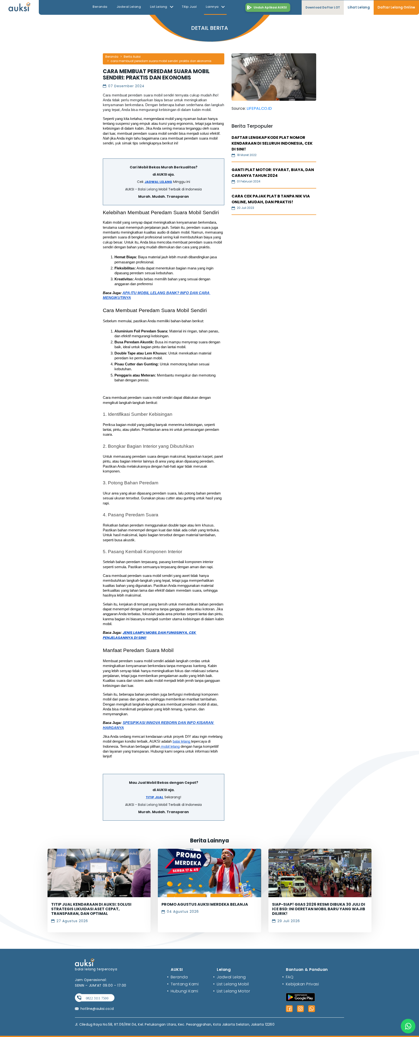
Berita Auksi (132, 57)
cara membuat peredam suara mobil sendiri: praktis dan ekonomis (161, 61)
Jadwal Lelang (129, 6)
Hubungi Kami (182, 991)
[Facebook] (289, 1008)
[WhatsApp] (311, 1008)
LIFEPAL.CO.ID (259, 108)
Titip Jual (189, 6)
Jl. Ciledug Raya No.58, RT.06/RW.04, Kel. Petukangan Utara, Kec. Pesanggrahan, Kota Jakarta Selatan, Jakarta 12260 (174, 1024)
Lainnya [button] (212, 6)
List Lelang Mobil (231, 984)
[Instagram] (300, 1008)
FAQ (287, 977)
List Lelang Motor (231, 991)
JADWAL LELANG (158, 182)
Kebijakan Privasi (300, 984)
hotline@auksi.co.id (97, 1008)
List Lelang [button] (159, 6)
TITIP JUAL (154, 797)
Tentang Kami (183, 984)
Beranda (100, 6)
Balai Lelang (148, 189)
